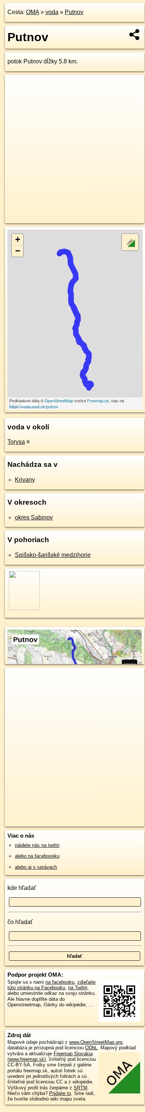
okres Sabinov (34, 517)
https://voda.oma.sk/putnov (33, 406)
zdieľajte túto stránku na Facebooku (51, 984)
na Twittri (77, 987)
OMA (32, 12)
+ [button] (17, 239)
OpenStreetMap (59, 400)
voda (51, 12)
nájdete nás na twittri (37, 845)
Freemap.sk (98, 400)
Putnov (74, 12)
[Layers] (130, 242)
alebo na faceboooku (37, 856)
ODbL (91, 1047)
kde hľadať (21, 888)
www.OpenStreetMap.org (95, 1042)
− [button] (17, 250)
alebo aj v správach (36, 867)
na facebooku (59, 982)
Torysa (16, 442)
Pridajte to (60, 1093)
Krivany (25, 479)
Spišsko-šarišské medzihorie (53, 555)
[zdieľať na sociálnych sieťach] (134, 34)
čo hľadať (20, 922)
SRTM (80, 1087)
